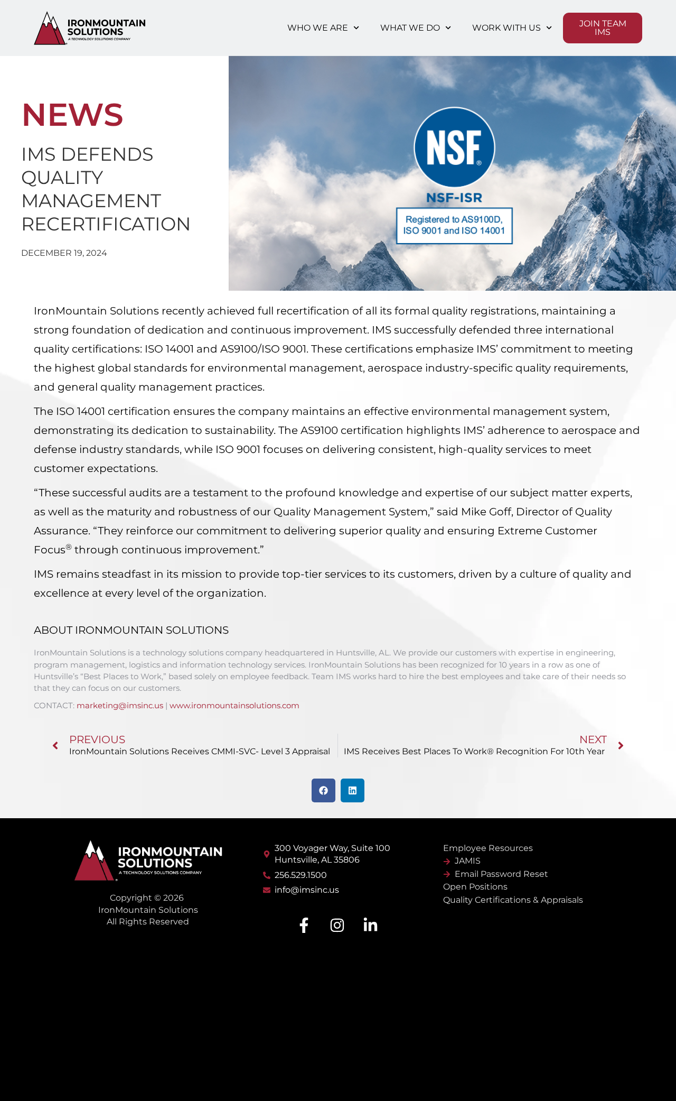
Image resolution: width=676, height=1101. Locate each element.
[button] (323, 790)
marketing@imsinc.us (120, 705)
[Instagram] (337, 925)
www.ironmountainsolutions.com (234, 705)
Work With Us (506, 28)
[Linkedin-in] (370, 925)
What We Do (410, 28)
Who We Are (317, 28)
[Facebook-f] (303, 925)
